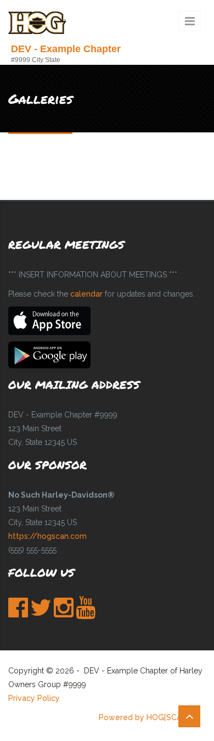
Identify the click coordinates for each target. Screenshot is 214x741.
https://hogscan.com (47, 536)
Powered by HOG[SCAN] (144, 717)
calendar (86, 293)
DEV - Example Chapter (66, 48)
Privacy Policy (34, 698)
